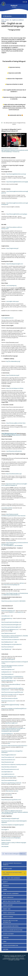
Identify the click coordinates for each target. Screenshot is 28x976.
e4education (5, 959)
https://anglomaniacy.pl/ (12, 248)
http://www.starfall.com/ (7, 647)
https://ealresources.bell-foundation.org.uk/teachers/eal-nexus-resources (13, 515)
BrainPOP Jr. (12, 612)
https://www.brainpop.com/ (8, 610)
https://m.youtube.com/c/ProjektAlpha (10, 837)
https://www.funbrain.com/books (9, 698)
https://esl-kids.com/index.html (9, 767)
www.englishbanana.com (7, 318)
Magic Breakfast (8, 897)
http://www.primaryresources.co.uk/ (10, 769)
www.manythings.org (11, 285)
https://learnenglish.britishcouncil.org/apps (16, 214)
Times (4, 941)
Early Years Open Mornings (11, 878)
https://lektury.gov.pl (10, 659)
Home (2, 20)
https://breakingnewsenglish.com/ (14, 264)
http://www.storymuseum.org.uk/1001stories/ (12, 692)
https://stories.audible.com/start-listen (16, 423)
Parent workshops (9, 913)
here (9, 743)
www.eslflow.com (5, 616)
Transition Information (10, 945)
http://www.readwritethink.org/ (8, 780)
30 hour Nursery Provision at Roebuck (12, 864)
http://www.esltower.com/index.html (10, 639)
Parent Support (8, 905)
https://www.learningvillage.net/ (11, 584)
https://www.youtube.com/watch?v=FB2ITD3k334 (13, 601)
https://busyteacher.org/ (7, 762)
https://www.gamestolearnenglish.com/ (11, 627)
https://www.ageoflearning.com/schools (11, 782)
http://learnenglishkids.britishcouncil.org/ (16, 174)
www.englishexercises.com (7, 774)
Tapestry (6, 937)
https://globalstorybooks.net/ (8, 433)
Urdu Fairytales (4, 846)
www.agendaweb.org (6, 618)
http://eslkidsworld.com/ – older (9, 642)
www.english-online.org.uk (12, 301)
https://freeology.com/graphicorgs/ (10, 818)
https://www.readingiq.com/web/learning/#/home (13, 708)
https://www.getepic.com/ (7, 669)
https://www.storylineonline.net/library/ (10, 684)
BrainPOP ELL (20, 612)
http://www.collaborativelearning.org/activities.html (14, 745)
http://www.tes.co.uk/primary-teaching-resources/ (13, 764)
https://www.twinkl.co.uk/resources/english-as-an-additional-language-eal (14, 484)
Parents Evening (8, 916)
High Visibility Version (14, 959)
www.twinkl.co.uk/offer (6, 508)
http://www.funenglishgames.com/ (9, 629)
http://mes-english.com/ (11, 723)
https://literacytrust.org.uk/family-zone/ (11, 799)
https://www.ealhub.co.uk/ (7, 757)
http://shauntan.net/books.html (14, 451)
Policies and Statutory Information (10, 921)
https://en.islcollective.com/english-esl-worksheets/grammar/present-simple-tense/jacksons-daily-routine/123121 (13, 730)
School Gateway (8, 934)
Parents (7, 20)
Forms (5, 889)
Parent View (6, 909)
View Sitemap (17, 960)
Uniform (5, 949)
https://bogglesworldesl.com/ (8, 754)
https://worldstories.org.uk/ (12, 375)
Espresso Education (6, 840)
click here (21, 583)
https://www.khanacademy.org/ (14, 473)
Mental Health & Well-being (11, 901)
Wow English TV (5, 829)
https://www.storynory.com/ (8, 700)
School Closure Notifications (12, 930)
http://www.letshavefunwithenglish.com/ (11, 624)
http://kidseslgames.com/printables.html (11, 644)
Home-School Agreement (11, 893)
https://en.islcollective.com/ (8, 759)
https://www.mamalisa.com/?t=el (9, 694)
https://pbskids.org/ (6, 649)
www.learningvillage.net (7, 733)
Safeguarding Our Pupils (10, 926)
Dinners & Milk (7, 868)
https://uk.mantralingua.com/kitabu (14, 388)
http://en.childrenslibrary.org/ (13, 361)
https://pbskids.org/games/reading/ (10, 704)
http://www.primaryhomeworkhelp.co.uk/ (11, 622)
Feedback (6, 885)
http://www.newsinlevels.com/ (8, 776)
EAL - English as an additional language (12, 873)
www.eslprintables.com (7, 771)
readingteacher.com (6, 672)
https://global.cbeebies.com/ (8, 633)
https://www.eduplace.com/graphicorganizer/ (12, 824)
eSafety (5, 882)
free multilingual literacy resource (11, 435)
